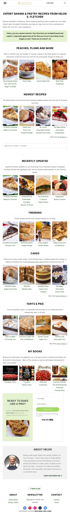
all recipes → (62, 137)
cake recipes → (61, 296)
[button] (17, 429)
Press (57, 502)
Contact (57, 499)
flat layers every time (35, 262)
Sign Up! (29, 499)
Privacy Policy (13, 502)
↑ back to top (35, 488)
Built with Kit (47, 419)
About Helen (13, 499)
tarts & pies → (62, 344)
